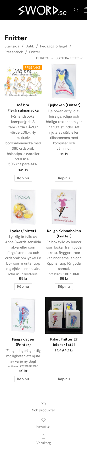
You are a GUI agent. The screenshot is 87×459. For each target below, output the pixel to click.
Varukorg (43, 443)
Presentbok (13, 52)
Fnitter (34, 52)
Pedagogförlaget (53, 46)
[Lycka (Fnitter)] (23, 207)
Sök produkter (43, 410)
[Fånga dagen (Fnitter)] (23, 315)
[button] (43, 10)
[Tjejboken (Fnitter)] (64, 81)
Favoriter (43, 426)
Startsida (11, 46)
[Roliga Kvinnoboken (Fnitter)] (64, 207)
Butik (30, 46)
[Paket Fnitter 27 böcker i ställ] (64, 315)
